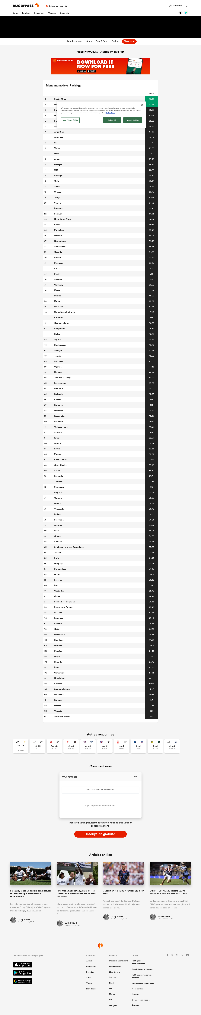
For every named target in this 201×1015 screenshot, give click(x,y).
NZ (110, 999)
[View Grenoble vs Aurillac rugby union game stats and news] (138, 746)
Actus (15, 13)
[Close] (142, 105)
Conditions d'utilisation (142, 969)
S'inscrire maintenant (118, 960)
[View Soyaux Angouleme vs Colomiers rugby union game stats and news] (88, 746)
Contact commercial (141, 999)
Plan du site (91, 988)
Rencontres (39, 13)
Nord (111, 983)
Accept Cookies (133, 120)
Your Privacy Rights (70, 120)
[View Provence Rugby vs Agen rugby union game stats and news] (172, 746)
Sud (111, 988)
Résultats (26, 13)
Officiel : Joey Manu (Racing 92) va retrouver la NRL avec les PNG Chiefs (168, 892)
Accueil (89, 960)
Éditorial (135, 1005)
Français (113, 1005)
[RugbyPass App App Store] (40, 965)
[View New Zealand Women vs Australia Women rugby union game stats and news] (20, 746)
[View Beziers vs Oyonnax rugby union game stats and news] (105, 746)
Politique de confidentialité (138, 962)
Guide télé (64, 13)
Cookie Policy (110, 113)
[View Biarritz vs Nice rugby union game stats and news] (71, 746)
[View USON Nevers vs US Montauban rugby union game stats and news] (155, 746)
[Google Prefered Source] (40, 981)
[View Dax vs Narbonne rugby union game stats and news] (121, 746)
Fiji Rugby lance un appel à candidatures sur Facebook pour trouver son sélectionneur (30, 893)
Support (135, 994)
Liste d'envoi (114, 972)
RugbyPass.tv (115, 966)
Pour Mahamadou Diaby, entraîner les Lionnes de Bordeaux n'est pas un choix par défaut (76, 893)
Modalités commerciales (143, 983)
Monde (112, 994)
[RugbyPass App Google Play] (40, 973)
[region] (101, 114)
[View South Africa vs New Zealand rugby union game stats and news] (37, 746)
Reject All (112, 120)
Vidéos (89, 983)
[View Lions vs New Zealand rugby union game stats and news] (54, 746)
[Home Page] (26, 5)
